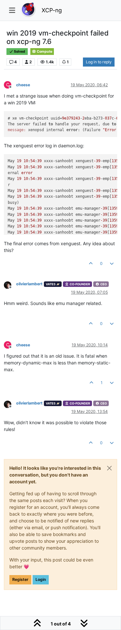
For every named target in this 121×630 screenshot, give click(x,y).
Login (40, 579)
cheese (23, 84)
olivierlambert (29, 283)
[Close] (109, 468)
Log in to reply (99, 61)
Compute (44, 51)
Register (20, 579)
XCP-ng (52, 10)
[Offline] (10, 284)
